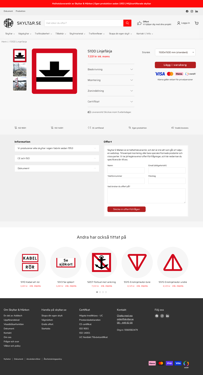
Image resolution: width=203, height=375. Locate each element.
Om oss (7, 337)
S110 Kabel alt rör (30, 282)
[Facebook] (187, 11)
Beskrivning (95, 69)
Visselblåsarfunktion (14, 324)
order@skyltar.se (125, 319)
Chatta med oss (125, 315)
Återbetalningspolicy (53, 359)
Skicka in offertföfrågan (126, 209)
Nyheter (7, 359)
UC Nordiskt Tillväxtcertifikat (93, 337)
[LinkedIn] (197, 11)
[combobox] (84, 23)
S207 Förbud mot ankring (101, 282)
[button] (97, 292)
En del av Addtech (13, 315)
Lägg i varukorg (175, 65)
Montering (94, 80)
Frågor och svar (11, 341)
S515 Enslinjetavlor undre (173, 282)
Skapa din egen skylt (51, 315)
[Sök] (127, 23)
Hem (4, 41)
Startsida (45, 328)
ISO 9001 (84, 328)
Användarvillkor (33, 359)
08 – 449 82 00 (125, 322)
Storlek (146, 52)
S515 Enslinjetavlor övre (137, 282)
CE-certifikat (85, 324)
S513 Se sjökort (66, 282)
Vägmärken (47, 319)
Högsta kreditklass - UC (91, 315)
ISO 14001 (84, 332)
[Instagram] (192, 11)
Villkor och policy (12, 345)
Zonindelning (96, 91)
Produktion (20, 11)
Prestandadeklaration (90, 319)
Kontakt (7, 332)
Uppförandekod (11, 319)
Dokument (8, 11)
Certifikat (94, 101)
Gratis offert (47, 324)
